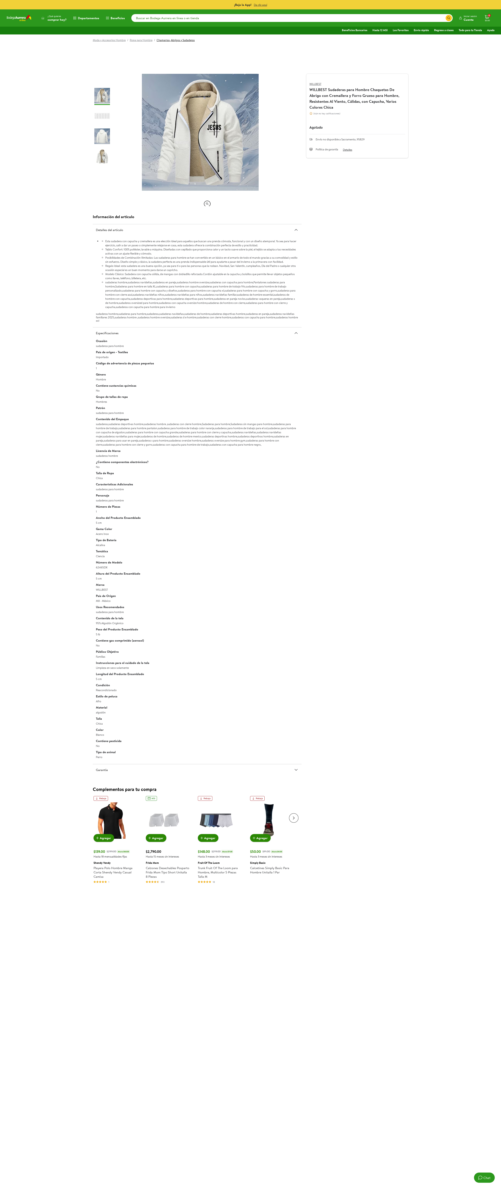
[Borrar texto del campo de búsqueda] (442, 18)
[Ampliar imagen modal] (207, 204)
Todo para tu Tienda (470, 30)
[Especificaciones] (296, 333)
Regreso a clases (444, 30)
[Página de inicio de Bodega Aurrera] (19, 18)
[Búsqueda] (449, 18)
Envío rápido (421, 30)
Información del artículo (113, 216)
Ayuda (491, 30)
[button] (468, 18)
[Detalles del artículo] (296, 230)
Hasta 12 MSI (380, 30)
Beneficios (118, 18)
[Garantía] (296, 770)
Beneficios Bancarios (354, 30)
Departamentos (88, 18)
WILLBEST (315, 84)
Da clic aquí (260, 5)
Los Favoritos (401, 30)
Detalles (347, 150)
